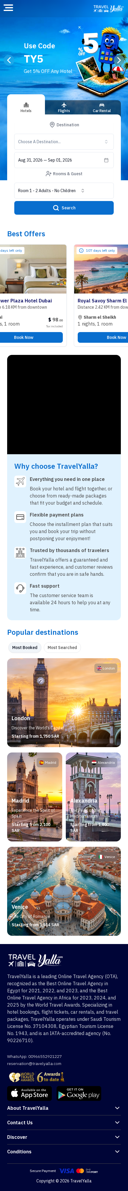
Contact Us (20, 1122)
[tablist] (64, 109)
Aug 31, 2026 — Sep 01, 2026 (45, 160)
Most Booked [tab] (25, 647)
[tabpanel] (64, 797)
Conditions (19, 1152)
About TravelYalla (28, 1108)
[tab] (26, 104)
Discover (17, 1137)
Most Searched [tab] (62, 647)
